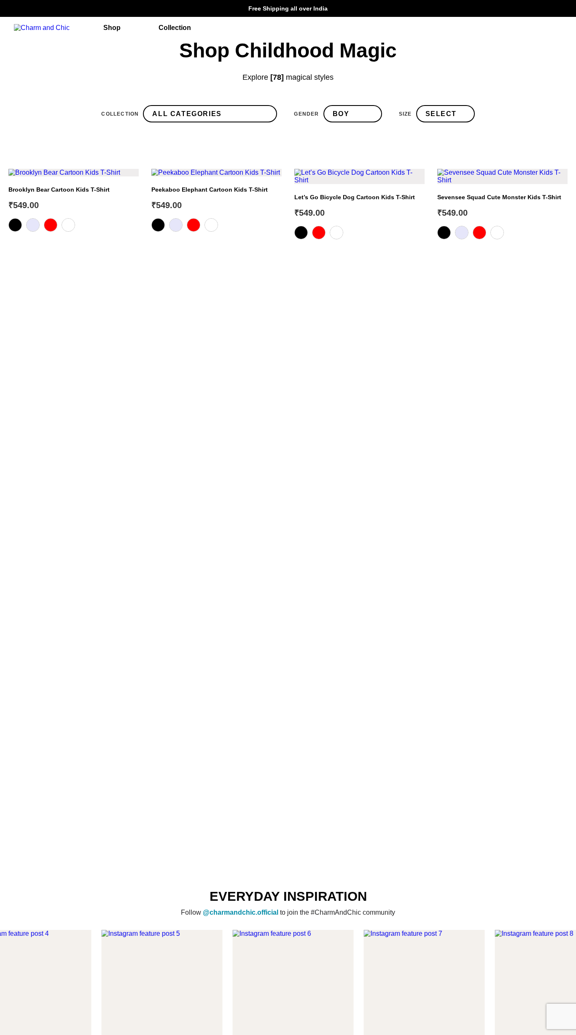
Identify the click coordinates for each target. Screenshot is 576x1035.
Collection (120, 114)
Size (405, 114)
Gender (306, 114)
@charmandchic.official (240, 912)
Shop (112, 27)
